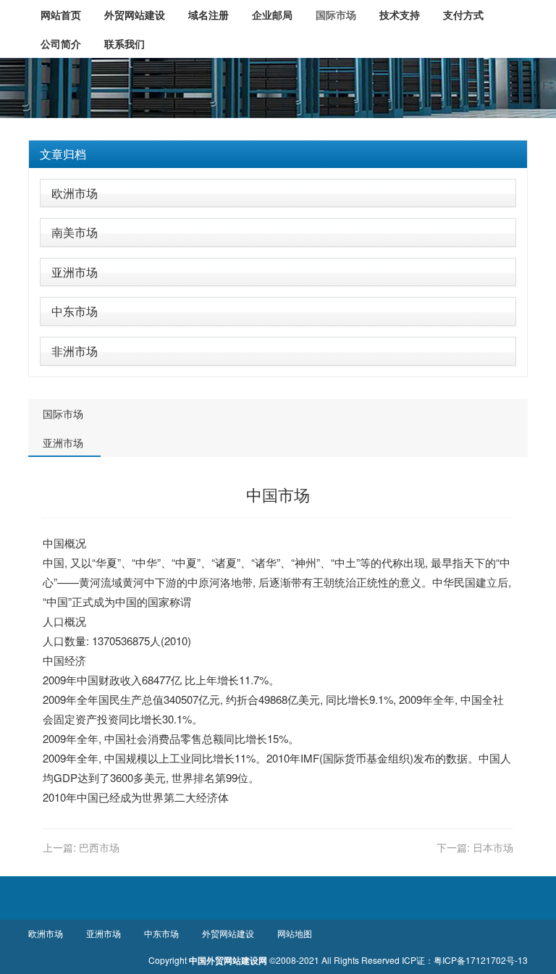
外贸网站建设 (228, 933)
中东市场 (74, 311)
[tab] (278, 154)
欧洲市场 (74, 193)
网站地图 (294, 933)
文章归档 (63, 154)
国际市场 (63, 413)
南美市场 (74, 232)
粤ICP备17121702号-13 (481, 960)
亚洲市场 (74, 272)
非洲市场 (74, 351)
